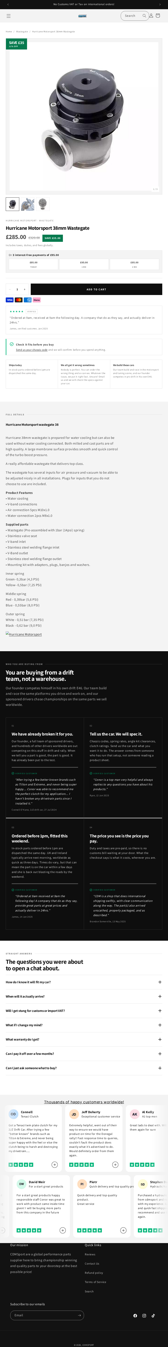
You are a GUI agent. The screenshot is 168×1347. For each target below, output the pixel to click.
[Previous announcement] (7, 4)
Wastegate (22, 31)
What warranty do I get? (22, 1039)
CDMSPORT (88, 1345)
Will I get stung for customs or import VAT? (35, 1010)
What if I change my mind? (24, 1025)
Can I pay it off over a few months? (30, 1053)
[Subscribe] (79, 1315)
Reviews (90, 1254)
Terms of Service (95, 1282)
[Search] (144, 15)
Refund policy (94, 1273)
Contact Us (92, 1263)
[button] (8, 15)
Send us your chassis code (32, 349)
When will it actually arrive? (25, 996)
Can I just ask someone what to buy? (31, 1068)
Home (9, 31)
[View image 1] (12, 204)
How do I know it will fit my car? (28, 982)
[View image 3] (43, 204)
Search (89, 1291)
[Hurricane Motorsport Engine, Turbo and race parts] (24, 634)
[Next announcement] (160, 4)
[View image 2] (27, 204)
